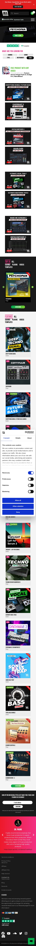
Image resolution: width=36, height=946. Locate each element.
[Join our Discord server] (3, 937)
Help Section (6, 873)
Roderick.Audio (7, 890)
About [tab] (29, 438)
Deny (18, 512)
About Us (4, 862)
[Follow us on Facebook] (3, 934)
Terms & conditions (8, 857)
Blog (3, 882)
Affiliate (4, 866)
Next (33, 287)
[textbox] (19, 13)
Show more (18, 307)
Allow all (18, 500)
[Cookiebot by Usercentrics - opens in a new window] (25, 432)
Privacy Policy (6, 861)
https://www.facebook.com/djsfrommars (18, 849)
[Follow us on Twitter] (20, 934)
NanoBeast (18, 76)
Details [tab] (18, 438)
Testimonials (5, 879)
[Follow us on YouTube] (8, 934)
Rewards (4, 886)
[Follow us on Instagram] (26, 934)
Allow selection (18, 506)
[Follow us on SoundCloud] (15, 934)
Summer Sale (19, 19)
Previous (3, 287)
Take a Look (18, 35)
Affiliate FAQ (6, 870)
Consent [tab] (7, 438)
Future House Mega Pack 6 (20, 74)
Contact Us (5, 877)
